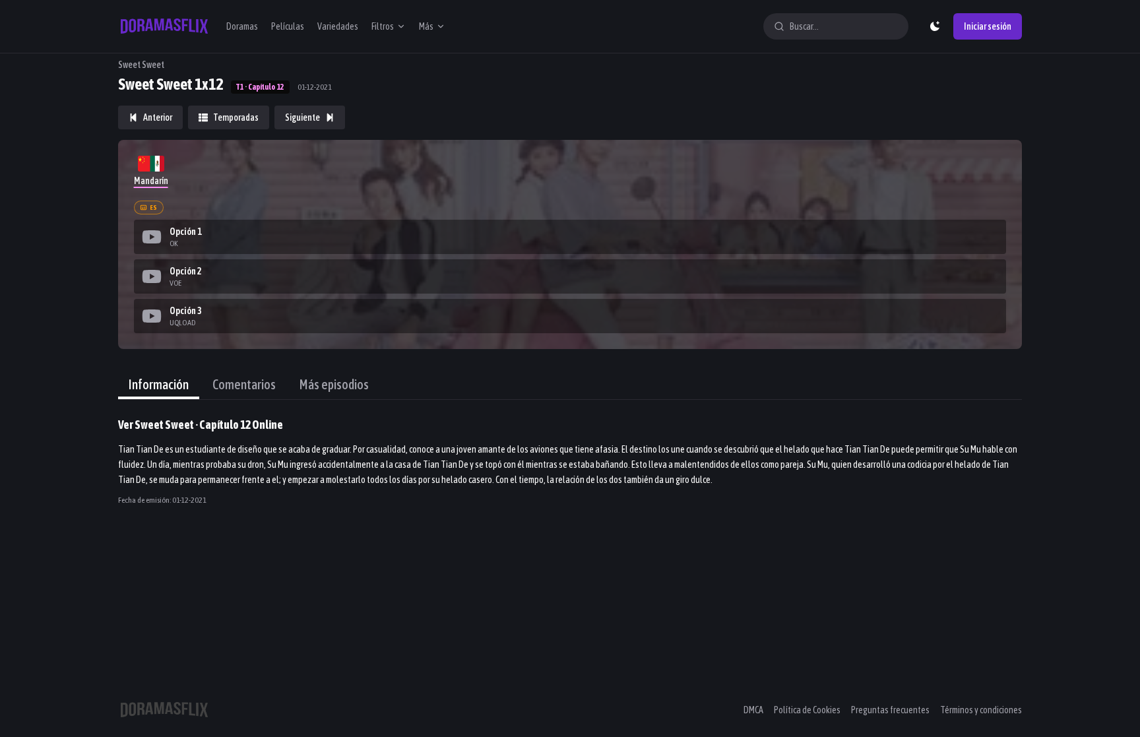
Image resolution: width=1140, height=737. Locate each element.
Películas (287, 26)
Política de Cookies (807, 710)
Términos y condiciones (981, 710)
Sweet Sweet (141, 64)
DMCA (753, 710)
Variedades (337, 26)
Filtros (382, 26)
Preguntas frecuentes (890, 710)
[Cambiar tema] (934, 26)
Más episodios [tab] (334, 384)
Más (426, 26)
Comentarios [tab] (244, 384)
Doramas (242, 26)
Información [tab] (159, 384)
